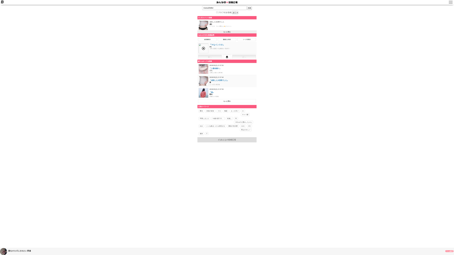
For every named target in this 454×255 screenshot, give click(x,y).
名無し (229, 118)
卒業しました (204, 118)
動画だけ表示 (227, 39)
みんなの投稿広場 (228, 140)
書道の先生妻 (233, 126)
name (243, 126)
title (249, 126)
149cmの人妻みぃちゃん (243, 122)
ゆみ (201, 126)
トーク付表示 (247, 39)
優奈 (201, 133)
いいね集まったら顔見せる (215, 126)
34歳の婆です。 (218, 118)
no (243, 111)
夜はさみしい (245, 130)
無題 (225, 111)
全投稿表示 (207, 39)
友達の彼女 (210, 111)
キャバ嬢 (245, 114)
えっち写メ (235, 111)
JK (236, 118)
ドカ (219, 111)
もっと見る (227, 32)
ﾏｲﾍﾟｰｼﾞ (2, 3)
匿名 (201, 111)
